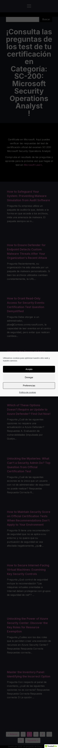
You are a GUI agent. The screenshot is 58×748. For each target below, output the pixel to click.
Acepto (29, 369)
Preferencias (29, 385)
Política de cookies (27, 392)
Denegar (29, 377)
